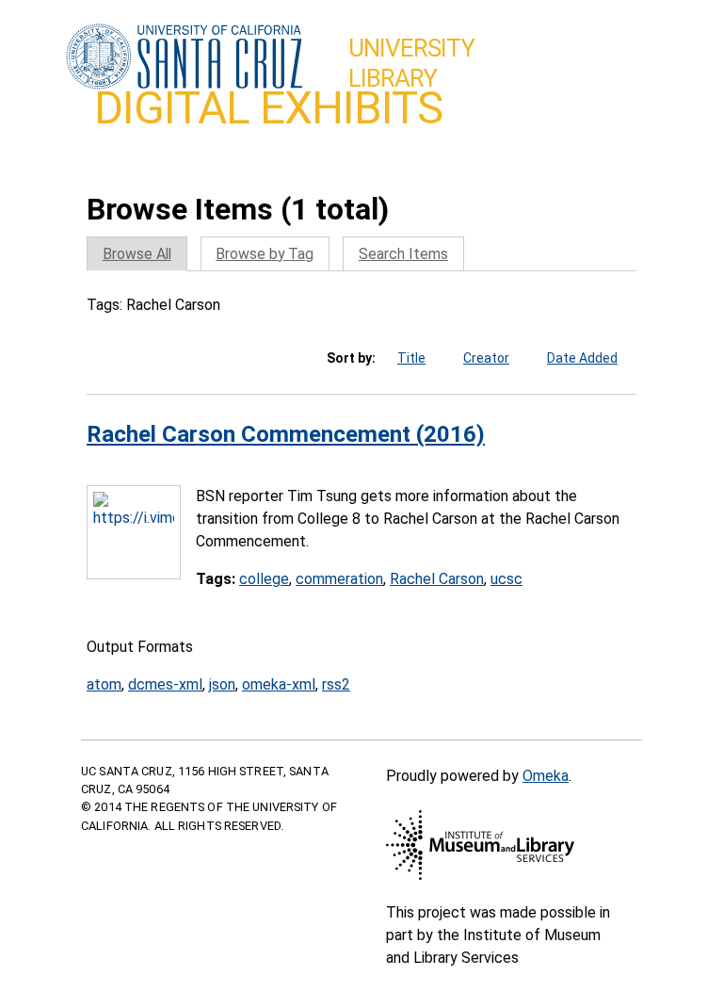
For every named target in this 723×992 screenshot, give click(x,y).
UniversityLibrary (411, 63)
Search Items (403, 254)
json (222, 684)
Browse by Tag (264, 254)
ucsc (506, 579)
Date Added (582, 358)
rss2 (336, 684)
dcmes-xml (165, 684)
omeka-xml (278, 684)
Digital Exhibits (268, 108)
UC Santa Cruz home (184, 57)
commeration (339, 579)
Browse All (137, 254)
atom (104, 684)
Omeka (545, 776)
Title (411, 358)
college (264, 579)
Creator (486, 358)
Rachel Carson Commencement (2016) (286, 434)
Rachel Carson (437, 579)
